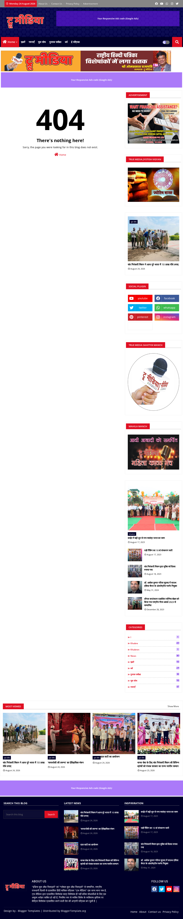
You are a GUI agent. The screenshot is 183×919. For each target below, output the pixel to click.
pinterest (142, 317)
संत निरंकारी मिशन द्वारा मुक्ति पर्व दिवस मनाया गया (159, 568)
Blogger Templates (29, 911)
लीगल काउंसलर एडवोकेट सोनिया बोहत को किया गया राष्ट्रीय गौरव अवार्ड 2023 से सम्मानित (161, 602)
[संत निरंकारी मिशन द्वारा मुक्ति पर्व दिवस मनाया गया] (135, 571)
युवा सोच (42, 42)
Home (11, 42)
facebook (169, 298)
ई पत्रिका (75, 42)
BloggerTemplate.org (73, 911)
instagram (169, 317)
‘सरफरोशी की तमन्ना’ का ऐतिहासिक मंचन (66, 762)
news (154, 655)
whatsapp (169, 307)
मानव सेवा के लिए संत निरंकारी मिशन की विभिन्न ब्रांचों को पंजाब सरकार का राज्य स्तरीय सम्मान (158, 764)
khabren (154, 649)
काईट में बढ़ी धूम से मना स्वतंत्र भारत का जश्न (146, 538)
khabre (154, 643)
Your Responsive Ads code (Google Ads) (118, 18)
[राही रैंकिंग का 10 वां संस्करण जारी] (135, 555)
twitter (143, 307)
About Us (43, 3)
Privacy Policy (73, 3)
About (142, 911)
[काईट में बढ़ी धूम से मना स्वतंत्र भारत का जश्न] (153, 507)
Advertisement (90, 3)
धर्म (66, 42)
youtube (143, 298)
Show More (173, 706)
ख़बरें (23, 42)
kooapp (140, 326)
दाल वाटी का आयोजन (110, 756)
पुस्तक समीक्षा (55, 42)
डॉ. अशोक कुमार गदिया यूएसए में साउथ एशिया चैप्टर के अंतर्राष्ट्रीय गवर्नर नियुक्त (160, 584)
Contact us (57, 3)
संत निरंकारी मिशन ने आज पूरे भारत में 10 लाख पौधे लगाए (153, 264)
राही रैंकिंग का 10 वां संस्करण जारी (158, 550)
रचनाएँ (31, 42)
